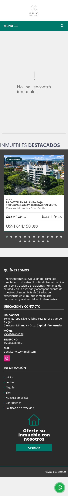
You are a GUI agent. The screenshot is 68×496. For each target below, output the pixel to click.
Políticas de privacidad (20, 408)
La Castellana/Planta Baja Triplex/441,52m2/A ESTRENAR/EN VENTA (31, 203)
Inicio (9, 377)
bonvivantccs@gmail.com (20, 351)
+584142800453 (13, 343)
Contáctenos (13, 403)
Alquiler (11, 387)
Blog (8, 392)
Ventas (10, 382)
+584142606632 (13, 334)
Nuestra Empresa (17, 397)
